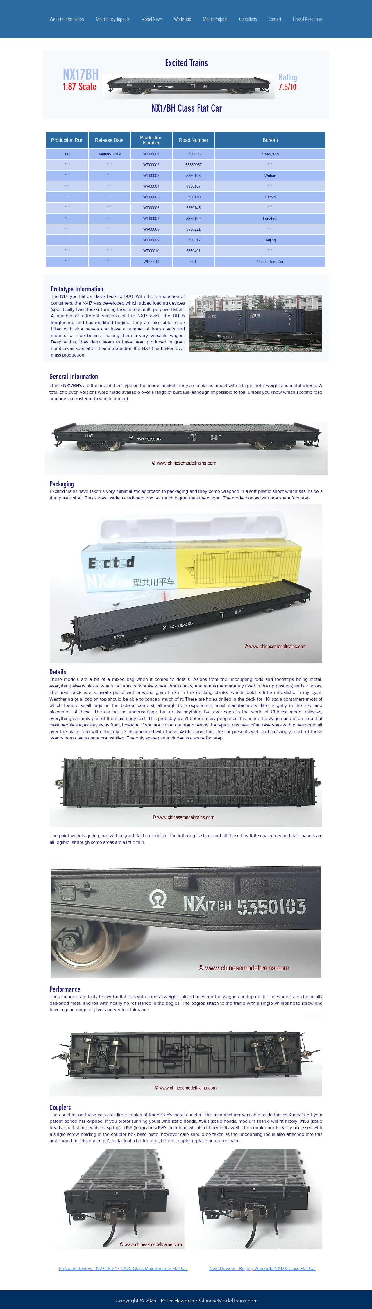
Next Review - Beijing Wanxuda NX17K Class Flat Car (262, 1268)
